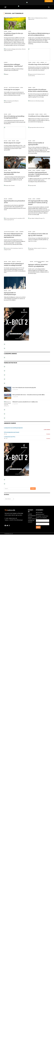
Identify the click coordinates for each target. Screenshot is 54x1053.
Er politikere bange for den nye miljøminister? (13, 34)
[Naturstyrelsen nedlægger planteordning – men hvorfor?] (15, 54)
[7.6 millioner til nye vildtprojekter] (39, 106)
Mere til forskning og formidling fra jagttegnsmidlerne (14, 117)
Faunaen (5, 31)
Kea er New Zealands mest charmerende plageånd (24, 387)
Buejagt (5, 140)
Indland (33, 62)
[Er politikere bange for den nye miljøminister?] (15, 23)
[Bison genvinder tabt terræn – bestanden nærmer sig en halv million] (7, 396)
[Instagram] (9, 525)
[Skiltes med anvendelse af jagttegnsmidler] (39, 133)
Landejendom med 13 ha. (9, 436)
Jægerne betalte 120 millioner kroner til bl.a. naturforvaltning (38, 90)
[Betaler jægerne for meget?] (15, 133)
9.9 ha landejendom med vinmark (11, 432)
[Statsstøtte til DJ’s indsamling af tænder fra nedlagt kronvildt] (15, 254)
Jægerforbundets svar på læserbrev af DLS (14, 201)
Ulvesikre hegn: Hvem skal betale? (38, 64)
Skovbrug (43, 170)
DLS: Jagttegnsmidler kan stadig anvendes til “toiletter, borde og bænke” (38, 202)
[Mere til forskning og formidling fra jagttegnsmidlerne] (15, 106)
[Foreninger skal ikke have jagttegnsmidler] (15, 162)
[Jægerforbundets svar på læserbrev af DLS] (15, 191)
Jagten (29, 31)
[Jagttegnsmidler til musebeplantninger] (15, 283)
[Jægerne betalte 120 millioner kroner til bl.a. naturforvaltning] (39, 79)
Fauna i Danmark (31, 114)
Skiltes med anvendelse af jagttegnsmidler (36, 143)
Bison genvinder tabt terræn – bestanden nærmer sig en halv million (28, 394)
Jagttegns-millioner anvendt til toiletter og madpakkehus (37, 265)
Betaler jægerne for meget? (12, 143)
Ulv (46, 62)
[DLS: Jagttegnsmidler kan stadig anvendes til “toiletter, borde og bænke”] (39, 191)
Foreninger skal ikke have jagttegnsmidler (12, 173)
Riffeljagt (19, 261)
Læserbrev (38, 170)
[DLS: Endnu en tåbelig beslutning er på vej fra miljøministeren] (39, 23)
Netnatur (5, 62)
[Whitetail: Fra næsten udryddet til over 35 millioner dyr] (7, 403)
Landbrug (42, 62)
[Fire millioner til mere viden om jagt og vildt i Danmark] (39, 224)
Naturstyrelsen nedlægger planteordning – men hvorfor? (13, 65)
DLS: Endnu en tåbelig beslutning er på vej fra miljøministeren (39, 34)
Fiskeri (9, 140)
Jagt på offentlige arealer (14, 87)
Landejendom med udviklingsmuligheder (13, 427)
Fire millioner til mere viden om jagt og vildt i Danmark (38, 234)
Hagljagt (6, 87)
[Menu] (5, 7)
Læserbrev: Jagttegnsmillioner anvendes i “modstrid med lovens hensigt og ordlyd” (38, 174)
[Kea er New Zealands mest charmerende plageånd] (7, 389)
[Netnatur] (27, 7)
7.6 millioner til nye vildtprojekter (38, 116)
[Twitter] (7, 525)
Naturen (9, 31)
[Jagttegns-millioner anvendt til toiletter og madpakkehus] (39, 254)
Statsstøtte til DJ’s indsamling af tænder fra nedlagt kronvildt (14, 264)
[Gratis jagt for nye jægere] (15, 79)
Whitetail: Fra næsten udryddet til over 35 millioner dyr (25, 401)
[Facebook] (5, 525)
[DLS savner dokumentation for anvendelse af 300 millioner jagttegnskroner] (15, 224)
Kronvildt (14, 261)
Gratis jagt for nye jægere (12, 89)
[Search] (48, 7)
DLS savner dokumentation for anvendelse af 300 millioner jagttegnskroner (13, 235)
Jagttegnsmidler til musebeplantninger (10, 293)
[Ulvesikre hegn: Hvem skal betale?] (39, 54)
